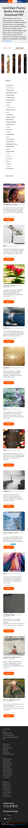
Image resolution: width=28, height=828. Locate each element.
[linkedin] (16, 806)
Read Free (8, 219)
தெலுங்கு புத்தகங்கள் (7, 769)
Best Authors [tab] (7, 48)
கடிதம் (8, 136)
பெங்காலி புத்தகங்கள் (7, 771)
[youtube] (13, 806)
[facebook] (4, 806)
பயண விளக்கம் (10, 107)
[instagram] (7, 806)
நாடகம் (8, 112)
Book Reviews (10, 146)
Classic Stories (10, 95)
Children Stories (11, 97)
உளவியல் (9, 127)
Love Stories (10, 114)
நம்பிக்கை (7, 368)
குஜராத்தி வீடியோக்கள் (7, 748)
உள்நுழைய (20, 1)
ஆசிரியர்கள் (5, 750)
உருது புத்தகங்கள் (6, 777)
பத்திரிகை (9, 102)
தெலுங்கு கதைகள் (7, 796)
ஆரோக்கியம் (10, 129)
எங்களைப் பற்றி (6, 729)
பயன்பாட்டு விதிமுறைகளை (8, 735)
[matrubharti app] (27, 1)
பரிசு (5, 450)
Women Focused (11, 110)
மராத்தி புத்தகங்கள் (7, 765)
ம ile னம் (6, 491)
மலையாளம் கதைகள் (7, 792)
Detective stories (11, 117)
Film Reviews (10, 141)
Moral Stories (10, 119)
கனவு (5, 573)
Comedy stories (11, 100)
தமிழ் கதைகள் (6, 794)
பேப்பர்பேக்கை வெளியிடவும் (8, 754)
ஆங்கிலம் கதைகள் (7, 788)
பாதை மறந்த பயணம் (10, 533)
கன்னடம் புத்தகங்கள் (7, 775)
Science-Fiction (10, 151)
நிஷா (5, 246)
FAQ (4, 739)
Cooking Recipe (11, 134)
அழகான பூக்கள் (9, 286)
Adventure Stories (11, 122)
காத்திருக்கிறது (9, 615)
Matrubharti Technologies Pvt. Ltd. (18, 823)
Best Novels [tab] (20, 48)
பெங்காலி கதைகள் (7, 790)
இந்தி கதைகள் (6, 782)
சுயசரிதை (9, 132)
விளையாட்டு (9, 156)
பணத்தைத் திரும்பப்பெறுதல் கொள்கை (11, 737)
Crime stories (10, 168)
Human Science (11, 124)
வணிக (8, 154)
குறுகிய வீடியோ (6, 752)
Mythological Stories (12, 144)
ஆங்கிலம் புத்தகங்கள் (7, 759)
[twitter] (10, 806)
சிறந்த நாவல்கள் (6, 746)
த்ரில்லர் (8, 149)
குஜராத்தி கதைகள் (7, 784)
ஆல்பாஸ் (6, 328)
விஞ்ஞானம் (9, 163)
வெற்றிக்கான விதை (10, 205)
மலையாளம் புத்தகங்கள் (8, 773)
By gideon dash (21, 204)
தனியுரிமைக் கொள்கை (8, 733)
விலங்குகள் (9, 158)
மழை (5, 409)
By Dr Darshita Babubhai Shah (14, 246)
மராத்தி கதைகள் (6, 786)
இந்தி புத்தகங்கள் (6, 761)
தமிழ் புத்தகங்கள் (6, 767)
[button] (16, 1)
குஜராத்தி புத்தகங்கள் (7, 763)
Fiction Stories (10, 90)
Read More (8, 41)
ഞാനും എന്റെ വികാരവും (11, 700)
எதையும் (8, 166)
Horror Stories (10, 139)
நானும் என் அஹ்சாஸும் (11, 657)
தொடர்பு (4, 731)
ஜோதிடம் (9, 161)
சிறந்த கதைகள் (6, 744)
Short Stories (10, 85)
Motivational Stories (12, 92)
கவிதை (8, 105)
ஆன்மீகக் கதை (10, 88)
